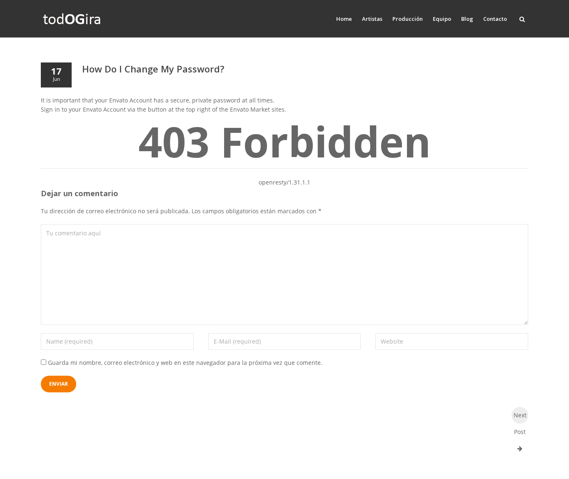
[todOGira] (72, 18)
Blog (467, 18)
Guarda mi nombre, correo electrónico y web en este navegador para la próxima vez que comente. (185, 363)
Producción (407, 18)
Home (344, 18)
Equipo (442, 18)
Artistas (372, 18)
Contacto (495, 18)
